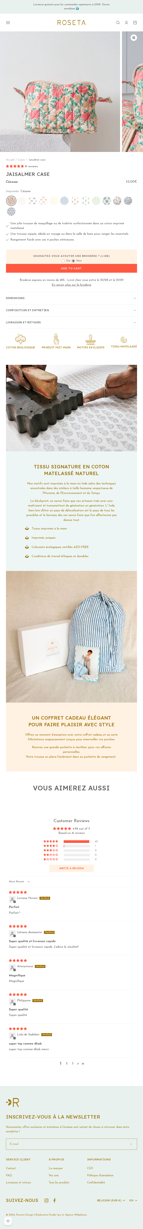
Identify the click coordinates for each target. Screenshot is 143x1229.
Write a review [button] (71, 868)
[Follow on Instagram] (46, 1200)
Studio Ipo (55, 1214)
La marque (56, 1168)
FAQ (9, 1175)
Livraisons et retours (18, 1182)
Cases (22, 159)
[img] (18, 892)
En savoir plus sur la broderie (71, 285)
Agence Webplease (76, 1214)
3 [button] (72, 1063)
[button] (15, 166)
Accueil (10, 159)
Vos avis (54, 1175)
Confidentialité (96, 1182)
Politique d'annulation (100, 1175)
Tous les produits (59, 1182)
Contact (11, 1168)
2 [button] (67, 1063)
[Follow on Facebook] (54, 1200)
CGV (90, 1168)
